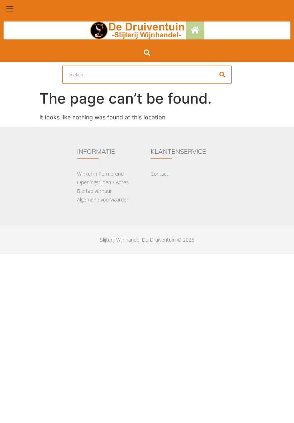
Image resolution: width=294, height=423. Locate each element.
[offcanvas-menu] (10, 9)
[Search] (222, 74)
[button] (147, 52)
